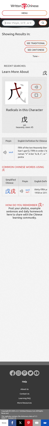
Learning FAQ (25, 398)
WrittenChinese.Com (28, 411)
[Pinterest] (29, 423)
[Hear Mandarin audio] (36, 87)
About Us (25, 389)
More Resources (24, 403)
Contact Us (24, 394)
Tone (35, 56)
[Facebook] (12, 423)
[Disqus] (24, 262)
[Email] (37, 423)
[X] (20, 423)
